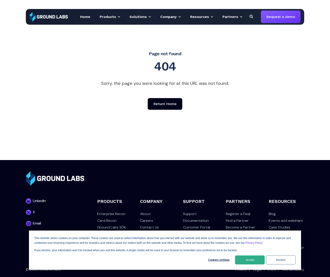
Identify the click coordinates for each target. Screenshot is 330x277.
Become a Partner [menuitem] (240, 227)
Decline (281, 260)
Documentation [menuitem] (196, 220)
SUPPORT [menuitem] (194, 201)
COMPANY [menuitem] (151, 201)
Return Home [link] (165, 104)
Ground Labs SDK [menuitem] (111, 227)
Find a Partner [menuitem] (237, 220)
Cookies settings (219, 260)
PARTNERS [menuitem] (238, 201)
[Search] (251, 16)
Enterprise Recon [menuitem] (111, 213)
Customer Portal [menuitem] (196, 227)
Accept (250, 260)
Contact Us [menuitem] (149, 227)
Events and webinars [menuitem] (286, 220)
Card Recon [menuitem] (107, 220)
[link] (48, 16)
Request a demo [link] (280, 17)
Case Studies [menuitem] (279, 227)
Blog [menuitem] (272, 213)
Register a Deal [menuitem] (238, 213)
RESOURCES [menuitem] (282, 201)
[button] (85, 17)
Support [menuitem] (190, 213)
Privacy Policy (253, 242)
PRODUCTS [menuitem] (109, 201)
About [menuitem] (145, 213)
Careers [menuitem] (146, 220)
